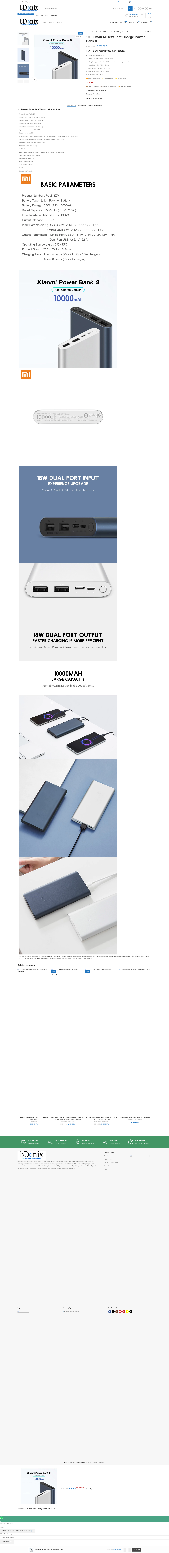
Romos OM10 (139, 956)
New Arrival (64, 1121)
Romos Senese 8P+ (101, 956)
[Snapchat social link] (127, 1311)
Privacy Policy (108, 1159)
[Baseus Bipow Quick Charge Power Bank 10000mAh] (34, 1042)
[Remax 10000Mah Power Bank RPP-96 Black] (135, 1042)
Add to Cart (136, 1549)
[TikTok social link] (130, 1311)
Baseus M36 (79, 958)
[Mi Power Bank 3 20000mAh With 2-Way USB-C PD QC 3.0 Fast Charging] (101, 1042)
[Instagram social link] (116, 1311)
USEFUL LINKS (109, 1152)
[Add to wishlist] (91, 1488)
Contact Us (107, 1166)
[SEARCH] (130, 8)
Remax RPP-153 (78, 956)
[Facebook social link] (135, 8)
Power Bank (95, 32)
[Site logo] (29, 8)
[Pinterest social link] (143, 8)
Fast (23, 142)
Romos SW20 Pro (128, 956)
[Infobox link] (131, 15)
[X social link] (139, 8)
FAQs (105, 1169)
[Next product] (150, 32)
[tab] (71, 106)
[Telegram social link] (150, 8)
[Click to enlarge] (34, 79)
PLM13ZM (32, 114)
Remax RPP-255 (67, 956)
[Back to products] (148, 32)
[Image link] (140, 1228)
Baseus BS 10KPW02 (48, 958)
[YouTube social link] (120, 1311)
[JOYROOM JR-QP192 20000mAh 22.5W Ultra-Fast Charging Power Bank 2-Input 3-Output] (67, 1042)
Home (88, 32)
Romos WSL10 (88, 958)
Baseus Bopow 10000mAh (32, 958)
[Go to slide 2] (85, 1129)
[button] (29, 57)
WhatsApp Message (6, 1534)
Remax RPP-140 (89, 956)
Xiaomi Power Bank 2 (46, 956)
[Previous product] (145, 32)
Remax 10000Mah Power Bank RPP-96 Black (135, 1117)
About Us (107, 1156)
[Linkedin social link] (146, 8)
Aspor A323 (57, 956)
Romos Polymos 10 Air (116, 956)
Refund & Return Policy (111, 1162)
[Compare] (86, 1488)
